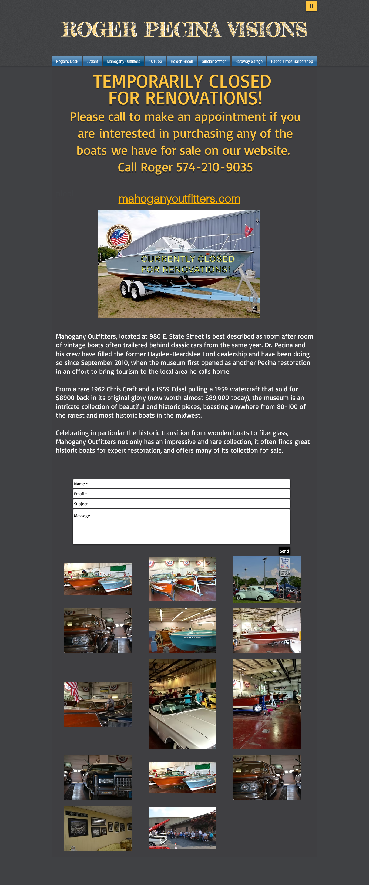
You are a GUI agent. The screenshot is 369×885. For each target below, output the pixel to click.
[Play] (311, 6)
